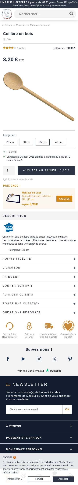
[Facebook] (8, 359)
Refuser (39, 479)
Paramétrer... (14, 479)
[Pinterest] (70, 359)
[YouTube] (23, 359)
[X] (54, 359)
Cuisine (8, 24)
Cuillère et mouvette (40, 24)
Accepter (63, 479)
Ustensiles (21, 24)
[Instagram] (39, 359)
